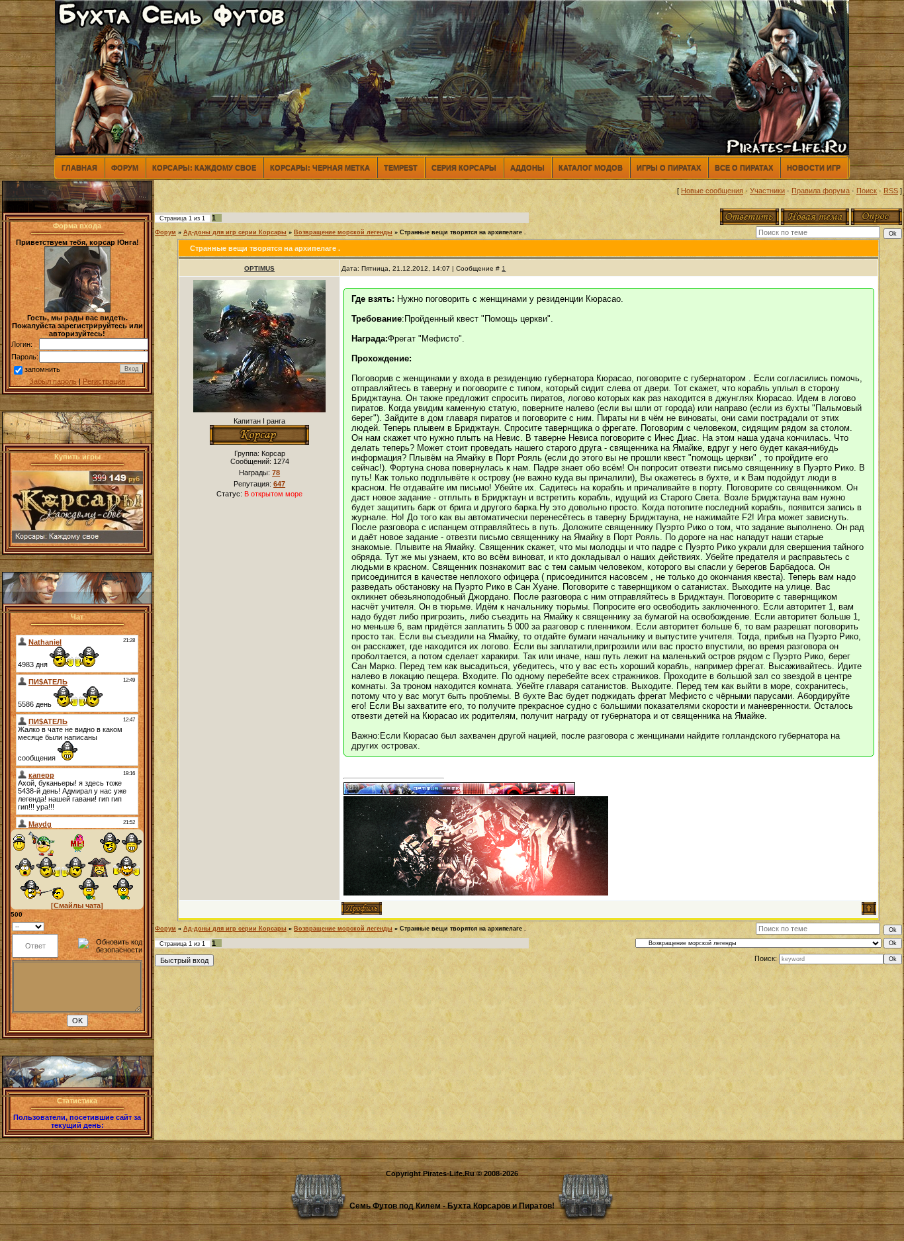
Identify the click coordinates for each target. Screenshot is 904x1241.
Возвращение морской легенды (343, 232)
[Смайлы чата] (77, 905)
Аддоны (527, 167)
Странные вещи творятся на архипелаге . (463, 232)
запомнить (42, 369)
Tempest (401, 167)
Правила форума (820, 191)
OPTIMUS (259, 268)
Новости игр (813, 167)
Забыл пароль (53, 381)
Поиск (866, 191)
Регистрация (104, 381)
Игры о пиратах (669, 167)
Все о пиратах (744, 167)
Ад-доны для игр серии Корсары (235, 232)
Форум (124, 167)
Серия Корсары (463, 167)
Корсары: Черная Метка (320, 167)
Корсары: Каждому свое (204, 167)
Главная (79, 167)
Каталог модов (591, 167)
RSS (890, 191)
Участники (767, 191)
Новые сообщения (712, 191)
